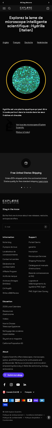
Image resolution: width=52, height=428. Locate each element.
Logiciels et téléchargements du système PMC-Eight (37, 284)
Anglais (6, 42)
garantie (32, 247)
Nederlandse (42, 42)
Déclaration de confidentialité (9, 265)
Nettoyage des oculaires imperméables (13, 332)
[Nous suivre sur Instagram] (11, 384)
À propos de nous (10, 247)
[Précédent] (3, 2)
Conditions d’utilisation (34, 415)
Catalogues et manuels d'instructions (38, 267)
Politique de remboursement (13, 415)
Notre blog (7, 242)
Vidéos (5, 319)
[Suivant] (48, 2)
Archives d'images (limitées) (10, 282)
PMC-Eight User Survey (38, 291)
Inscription (33, 251)
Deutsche (29, 42)
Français (16, 42)
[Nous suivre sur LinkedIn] (25, 384)
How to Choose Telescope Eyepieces (11, 325)
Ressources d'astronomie (8, 312)
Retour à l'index (23, 132)
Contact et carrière (11, 259)
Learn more (43, 181)
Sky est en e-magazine (12, 338)
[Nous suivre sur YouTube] (18, 384)
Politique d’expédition (32, 418)
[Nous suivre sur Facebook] (4, 384)
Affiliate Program (10, 271)
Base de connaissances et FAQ (39, 274)
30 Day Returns (26, 2)
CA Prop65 (7, 288)
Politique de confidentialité (12, 418)
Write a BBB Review (11, 293)
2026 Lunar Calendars (12, 306)
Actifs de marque (10, 276)
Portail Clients (34, 242)
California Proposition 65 (13, 343)
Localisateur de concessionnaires (10, 253)
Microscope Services (37, 256)
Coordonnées (8, 420)
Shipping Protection (37, 261)
